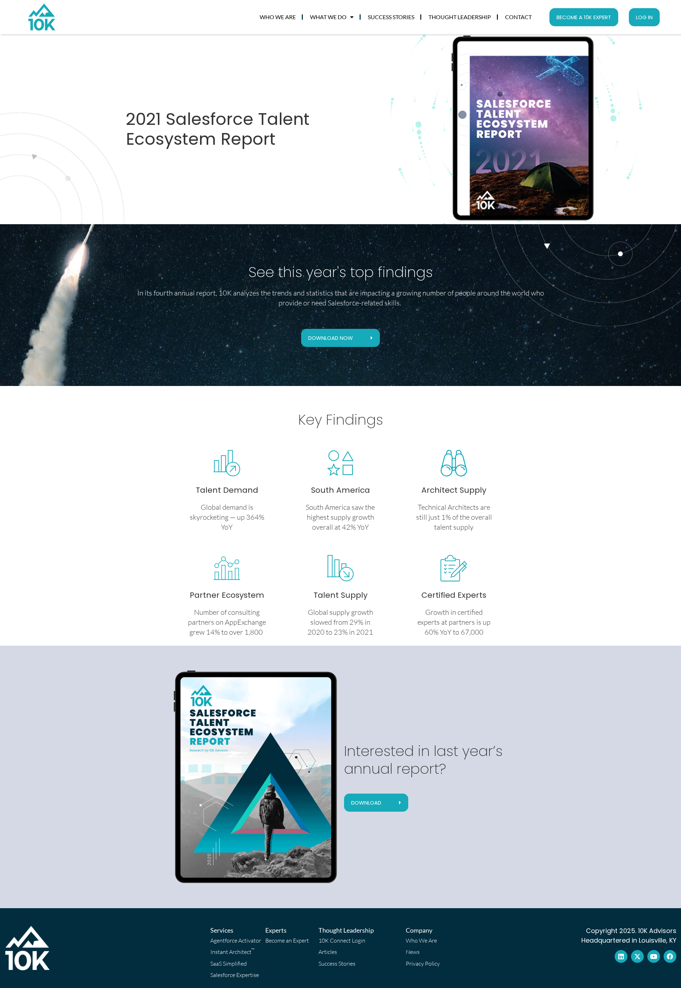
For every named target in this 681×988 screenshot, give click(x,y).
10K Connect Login (342, 940)
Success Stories (391, 16)
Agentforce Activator (235, 940)
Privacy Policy (423, 963)
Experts (276, 930)
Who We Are (278, 16)
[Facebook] (670, 956)
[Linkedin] (621, 956)
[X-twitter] (637, 956)
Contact (518, 16)
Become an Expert (287, 940)
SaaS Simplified (228, 963)
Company (419, 930)
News (413, 951)
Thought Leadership (459, 16)
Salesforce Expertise (234, 974)
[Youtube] (653, 956)
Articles (328, 951)
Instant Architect (232, 951)
